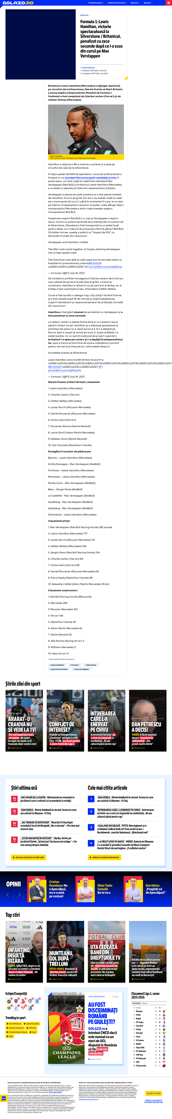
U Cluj (138, 1029)
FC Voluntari (141, 1051)
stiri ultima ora (15, 1024)
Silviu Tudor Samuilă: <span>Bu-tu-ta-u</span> (99, 889)
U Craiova (140, 1040)
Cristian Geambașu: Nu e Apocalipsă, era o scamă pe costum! (51, 889)
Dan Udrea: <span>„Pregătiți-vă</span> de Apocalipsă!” (148, 889)
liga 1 (34, 1032)
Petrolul (139, 1033)
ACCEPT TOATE (153, 1093)
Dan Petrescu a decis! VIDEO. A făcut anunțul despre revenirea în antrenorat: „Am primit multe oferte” (148, 721)
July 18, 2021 (77, 273)
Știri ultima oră (24, 788)
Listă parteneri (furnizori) (88, 1099)
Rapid (138, 1018)
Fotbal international (116, 3)
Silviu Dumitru (88, 68)
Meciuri (144, 1003)
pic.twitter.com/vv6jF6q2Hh (64, 370)
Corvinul (139, 1026)
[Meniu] (168, 3)
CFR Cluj (32, 1028)
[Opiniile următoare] (19, 894)
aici (23, 1106)
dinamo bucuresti (16, 1028)
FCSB (138, 1015)
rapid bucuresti (32, 1024)
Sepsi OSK (140, 1047)
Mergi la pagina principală (106, 857)
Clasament (136, 1003)
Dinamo (139, 1011)
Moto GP (84, 15)
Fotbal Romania (95, 3)
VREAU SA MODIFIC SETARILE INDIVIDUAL (153, 1101)
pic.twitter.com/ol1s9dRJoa (106, 266)
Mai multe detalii (55, 1092)
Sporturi (134, 3)
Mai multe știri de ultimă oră (30, 857)
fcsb (11, 1036)
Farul (138, 1036)
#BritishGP (95, 263)
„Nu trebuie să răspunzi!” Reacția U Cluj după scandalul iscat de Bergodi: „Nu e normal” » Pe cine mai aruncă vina (46, 826)
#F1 (87, 266)
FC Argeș (139, 1022)
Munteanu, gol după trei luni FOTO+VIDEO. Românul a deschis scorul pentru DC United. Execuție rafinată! (65, 952)
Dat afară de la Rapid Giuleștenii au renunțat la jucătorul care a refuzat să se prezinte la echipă (46, 799)
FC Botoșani (141, 1058)
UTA (137, 1062)
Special (147, 3)
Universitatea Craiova (18, 1032)
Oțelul (138, 1044)
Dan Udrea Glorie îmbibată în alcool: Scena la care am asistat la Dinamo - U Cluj (46, 811)
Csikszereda (141, 1065)
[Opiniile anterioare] (8, 894)
